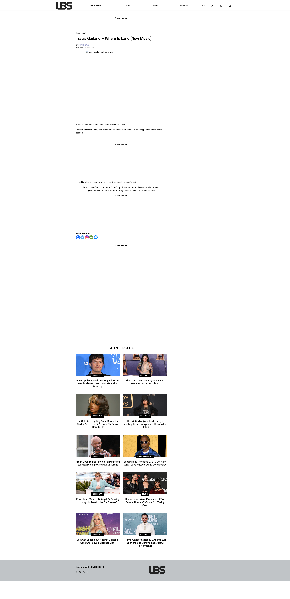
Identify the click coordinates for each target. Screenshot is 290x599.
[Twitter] (82, 237)
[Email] (91, 237)
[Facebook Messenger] (96, 237)
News (128, 6)
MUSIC (84, 33)
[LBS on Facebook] (203, 5)
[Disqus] (121, 313)
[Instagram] (87, 237)
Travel (155, 6)
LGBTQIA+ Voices (97, 6)
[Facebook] (78, 237)
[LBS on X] (221, 5)
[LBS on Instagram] (212, 5)
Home (78, 33)
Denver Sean (84, 45)
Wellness (184, 6)
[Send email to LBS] (230, 5)
